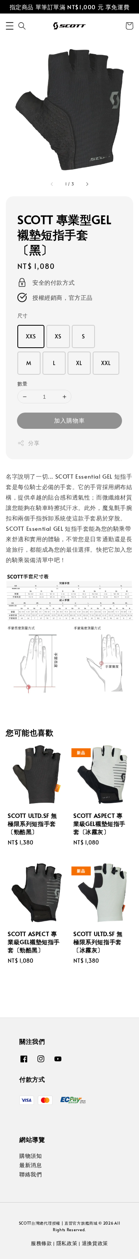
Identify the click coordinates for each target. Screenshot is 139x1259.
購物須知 (30, 1155)
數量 (22, 383)
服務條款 (41, 1243)
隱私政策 (67, 1243)
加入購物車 (69, 420)
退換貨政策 (95, 1243)
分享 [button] (33, 443)
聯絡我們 (30, 1174)
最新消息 (30, 1165)
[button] (9, 25)
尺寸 (22, 315)
